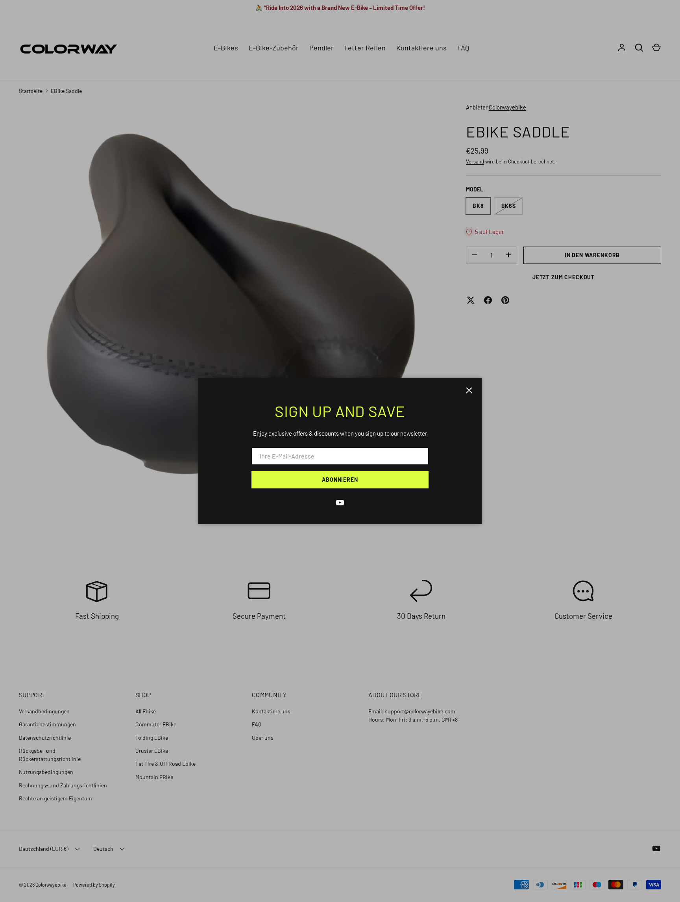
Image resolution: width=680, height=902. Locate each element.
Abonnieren (340, 479)
